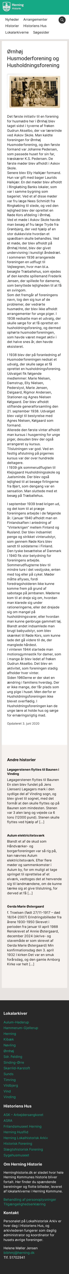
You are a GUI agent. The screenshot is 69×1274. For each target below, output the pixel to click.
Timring (10, 1080)
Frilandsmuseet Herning (23, 1126)
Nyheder (12, 19)
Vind (7, 1091)
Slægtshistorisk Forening (23, 1149)
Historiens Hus (35, 26)
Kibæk (9, 1039)
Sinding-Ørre (14, 1062)
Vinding (10, 1097)
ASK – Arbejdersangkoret (23, 1115)
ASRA (8, 1121)
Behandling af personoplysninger (30, 1200)
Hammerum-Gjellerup (21, 1028)
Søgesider (41, 32)
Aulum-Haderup (16, 1022)
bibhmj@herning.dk (19, 1253)
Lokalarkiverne (17, 32)
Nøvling (10, 1045)
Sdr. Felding (13, 1057)
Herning (10, 1034)
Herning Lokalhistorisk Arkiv (26, 1138)
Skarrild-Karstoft (17, 1068)
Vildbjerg (11, 1085)
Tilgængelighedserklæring (25, 1204)
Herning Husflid (16, 1132)
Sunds (8, 1074)
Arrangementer (35, 19)
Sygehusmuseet (16, 1155)
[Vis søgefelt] (62, 19)
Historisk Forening (18, 1144)
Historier (12, 26)
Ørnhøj (9, 1051)
